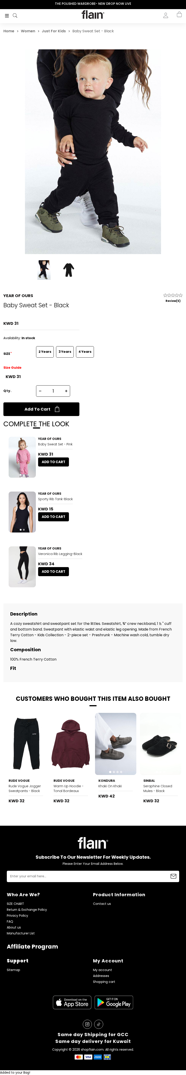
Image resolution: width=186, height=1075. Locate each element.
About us (14, 927)
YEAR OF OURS (18, 295)
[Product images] (22, 457)
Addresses (101, 976)
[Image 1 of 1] (22, 566)
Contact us (102, 904)
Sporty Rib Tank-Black (55, 499)
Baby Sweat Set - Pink (55, 444)
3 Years (65, 351)
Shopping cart (104, 982)
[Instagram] (87, 1024)
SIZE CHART (15, 904)
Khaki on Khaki (110, 786)
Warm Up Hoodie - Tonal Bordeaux (68, 788)
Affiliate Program (32, 947)
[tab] (21, 475)
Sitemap (13, 970)
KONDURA (106, 780)
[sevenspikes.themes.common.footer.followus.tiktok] (98, 1024)
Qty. (7, 391)
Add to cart (37, 409)
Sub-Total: (164, 39)
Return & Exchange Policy (27, 910)
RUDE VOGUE (19, 780)
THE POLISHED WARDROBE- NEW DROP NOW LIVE (93, 3)
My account (102, 970)
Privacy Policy (17, 915)
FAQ (10, 921)
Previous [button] (3, 4)
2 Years (45, 351)
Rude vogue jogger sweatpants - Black (25, 788)
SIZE (7, 353)
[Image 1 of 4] (115, 744)
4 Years (84, 351)
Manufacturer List (21, 933)
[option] (93, 4)
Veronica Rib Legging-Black (60, 554)
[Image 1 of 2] (22, 457)
